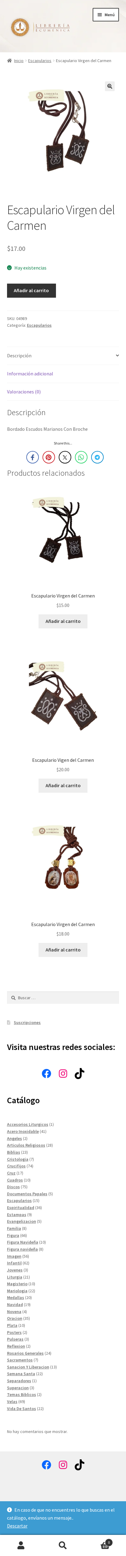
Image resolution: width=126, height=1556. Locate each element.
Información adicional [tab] (30, 373)
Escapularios (39, 60)
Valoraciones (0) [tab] (24, 392)
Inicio (19, 60)
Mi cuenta (21, 1545)
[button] (110, 86)
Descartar (17, 1526)
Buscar (63, 1545)
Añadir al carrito (31, 290)
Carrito (97, 1540)
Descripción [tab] (19, 355)
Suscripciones (27, 1022)
